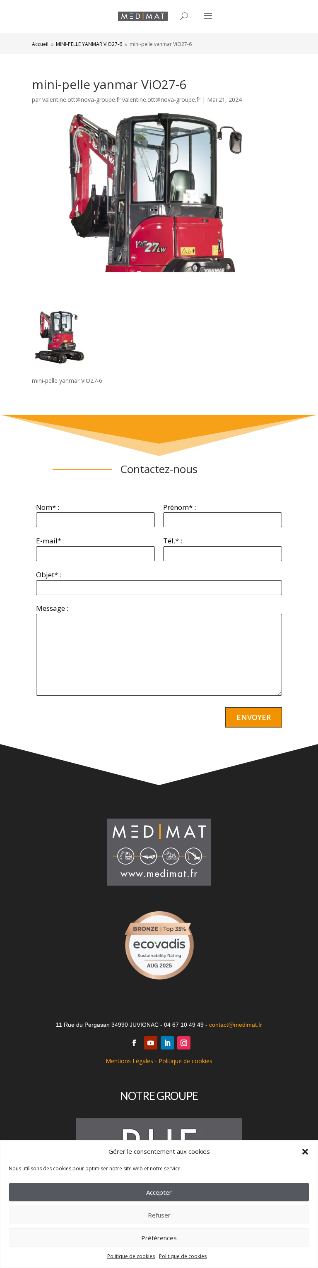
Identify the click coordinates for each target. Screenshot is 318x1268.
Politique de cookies (131, 1256)
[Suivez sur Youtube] (150, 1042)
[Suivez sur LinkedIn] (167, 1042)
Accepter (159, 1192)
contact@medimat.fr (235, 1024)
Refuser (159, 1215)
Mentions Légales (129, 1061)
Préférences (159, 1238)
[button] (305, 1152)
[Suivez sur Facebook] (134, 1042)
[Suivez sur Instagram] (183, 1042)
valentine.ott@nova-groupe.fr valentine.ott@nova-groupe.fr (121, 99)
